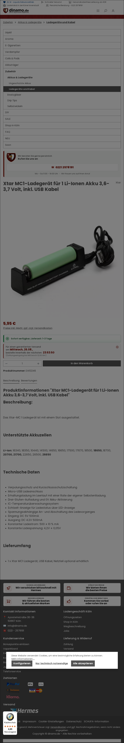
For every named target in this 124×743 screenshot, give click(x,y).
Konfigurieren (21, 663)
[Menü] (15, 713)
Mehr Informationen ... (23, 658)
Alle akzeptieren (83, 663)
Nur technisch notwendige (52, 663)
